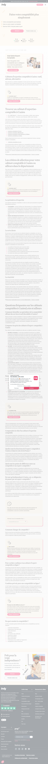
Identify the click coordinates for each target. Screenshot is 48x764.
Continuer (31, 388)
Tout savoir (16, 388)
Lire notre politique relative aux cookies (17, 384)
